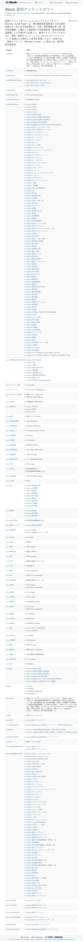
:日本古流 (32, 890)
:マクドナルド (33, 814)
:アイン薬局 (33, 347)
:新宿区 (31, 213)
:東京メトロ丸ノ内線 (36, 239)
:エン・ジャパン (34, 137)
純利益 (10, 585)
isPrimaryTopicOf (12, 737)
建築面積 (11, 454)
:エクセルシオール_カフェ (37, 135)
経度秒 (10, 602)
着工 (9, 556)
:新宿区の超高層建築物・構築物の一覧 (41, 840)
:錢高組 (31, 299)
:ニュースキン (33, 165)
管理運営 (11, 580)
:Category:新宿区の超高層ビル (39, 119)
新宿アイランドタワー (35, 9)
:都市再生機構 (33, 292)
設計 (9, 628)
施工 (9, 485)
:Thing (29, 686)
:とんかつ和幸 (33, 317)
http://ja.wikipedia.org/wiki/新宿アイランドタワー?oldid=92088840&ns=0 (50, 725)
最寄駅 (10, 510)
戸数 (9, 464)
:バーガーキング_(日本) (37, 802)
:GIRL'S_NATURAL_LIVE (37, 759)
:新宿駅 (31, 218)
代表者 (10, 402)
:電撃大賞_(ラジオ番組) (37, 878)
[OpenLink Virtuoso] (25, 937)
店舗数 (10, 440)
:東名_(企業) (33, 251)
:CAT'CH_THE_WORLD (37, 885)
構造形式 (11, 530)
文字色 (10, 481)
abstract (9, 54)
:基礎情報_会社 (34, 372)
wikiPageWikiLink (12, 104)
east (10, 900)
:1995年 (32, 109)
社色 (9, 566)
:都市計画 (32, 294)
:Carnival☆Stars (34, 888)
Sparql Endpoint (72, 3)
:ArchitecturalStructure (35, 691)
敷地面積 (11, 476)
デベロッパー (12, 390)
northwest (12, 912)
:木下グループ (33, 855)
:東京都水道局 (33, 249)
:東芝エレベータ (34, 254)
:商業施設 (32, 370)
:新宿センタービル (35, 832)
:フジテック (33, 170)
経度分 (10, 592)
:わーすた (32, 779)
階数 (9, 654)
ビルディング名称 (13, 394)
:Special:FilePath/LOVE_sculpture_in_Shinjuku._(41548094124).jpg (52, 732)
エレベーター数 (13, 385)
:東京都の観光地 (34, 863)
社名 (9, 561)
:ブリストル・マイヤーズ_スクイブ (40, 173)
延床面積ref (11, 450)
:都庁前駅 (32, 297)
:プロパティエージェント (37, 812)
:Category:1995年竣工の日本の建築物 (41, 312)
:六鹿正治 (32, 827)
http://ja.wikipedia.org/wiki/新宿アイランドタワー (42, 737)
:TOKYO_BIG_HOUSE (36, 776)
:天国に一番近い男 (35, 201)
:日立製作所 (33, 236)
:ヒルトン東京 (33, 807)
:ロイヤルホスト (34, 178)
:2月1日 (31, 307)
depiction (10, 730)
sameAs (9, 720)
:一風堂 (31, 183)
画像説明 (11, 551)
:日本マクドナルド (35, 226)
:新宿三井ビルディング (36, 835)
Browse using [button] (26, 3)
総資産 (10, 606)
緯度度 (10, 618)
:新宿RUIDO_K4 (34, 211)
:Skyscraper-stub (35, 367)
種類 (9, 570)
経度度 (10, 597)
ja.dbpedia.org (9, 15)
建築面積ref (11, 459)
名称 (9, 416)
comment (10, 698)
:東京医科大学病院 (35, 241)
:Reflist (32, 365)
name (9, 742)
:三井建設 (32, 327)
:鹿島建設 (32, 304)
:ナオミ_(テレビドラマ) (37, 163)
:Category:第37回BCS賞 (37, 122)
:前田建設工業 (33, 195)
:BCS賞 (31, 309)
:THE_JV (32, 774)
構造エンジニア (13, 525)
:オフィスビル (33, 140)
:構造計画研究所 (34, 259)
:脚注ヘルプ (33, 378)
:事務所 (31, 337)
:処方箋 (31, 193)
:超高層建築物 (33, 282)
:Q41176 (31, 694)
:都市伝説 (32, 289)
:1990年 (32, 107)
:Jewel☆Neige (34, 766)
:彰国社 (31, 208)
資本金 (10, 635)
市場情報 (11, 435)
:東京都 (31, 246)
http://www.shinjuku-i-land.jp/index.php (39, 83)
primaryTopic (12, 929)
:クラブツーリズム (35, 147)
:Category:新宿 (34, 114)
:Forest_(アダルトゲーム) (37, 756)
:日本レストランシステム (37, 231)
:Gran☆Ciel (33, 761)
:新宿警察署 (33, 216)
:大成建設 (32, 198)
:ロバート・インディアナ (37, 180)
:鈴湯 (31, 875)
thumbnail (10, 75)
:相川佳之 (32, 868)
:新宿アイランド (34, 746)
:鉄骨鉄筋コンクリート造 (37, 342)
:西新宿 (31, 276)
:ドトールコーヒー (35, 160)
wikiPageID (10, 90)
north (11, 905)
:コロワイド (33, 152)
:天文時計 (32, 203)
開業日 (10, 649)
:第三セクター (33, 274)
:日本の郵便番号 (34, 221)
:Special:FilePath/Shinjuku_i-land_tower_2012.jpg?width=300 (50, 75)
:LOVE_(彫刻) (33, 322)
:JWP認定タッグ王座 (36, 764)
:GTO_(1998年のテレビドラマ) (39, 130)
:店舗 (31, 340)
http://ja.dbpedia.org (51, 13)
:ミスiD (31, 817)
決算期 (10, 537)
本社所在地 (11, 520)
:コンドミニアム (34, 332)
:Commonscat (34, 360)
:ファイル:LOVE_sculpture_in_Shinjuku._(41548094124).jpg (48, 355)
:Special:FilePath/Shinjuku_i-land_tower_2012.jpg (46, 730)
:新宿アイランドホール (36, 749)
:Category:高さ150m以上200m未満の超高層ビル (45, 125)
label (8, 715)
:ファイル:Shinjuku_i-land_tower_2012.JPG (43, 352)
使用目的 (11, 406)
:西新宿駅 (32, 279)
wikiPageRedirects (14, 746)
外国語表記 (11, 426)
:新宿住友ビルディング (36, 837)
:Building (30, 688)
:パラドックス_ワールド (37, 804)
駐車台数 (11, 659)
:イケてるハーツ (34, 781)
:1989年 (32, 104)
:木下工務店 (33, 320)
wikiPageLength (12, 95)
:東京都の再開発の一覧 (36, 860)
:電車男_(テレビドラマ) (37, 302)
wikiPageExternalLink (14, 80)
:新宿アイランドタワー (36, 720)
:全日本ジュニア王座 (36, 825)
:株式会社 (32, 256)
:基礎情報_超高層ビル (36, 375)
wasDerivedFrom (12, 725)
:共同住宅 (32, 335)
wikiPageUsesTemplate (15, 360)
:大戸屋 (31, 314)
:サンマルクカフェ (35, 132)
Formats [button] (40, 3)
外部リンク (11, 431)
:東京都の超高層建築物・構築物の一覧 (41, 865)
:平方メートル (33, 206)
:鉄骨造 (31, 325)
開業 (9, 645)
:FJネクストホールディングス (39, 127)
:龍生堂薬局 (33, 350)
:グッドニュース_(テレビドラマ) (39, 150)
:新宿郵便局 (33, 842)
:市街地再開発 (33, 330)
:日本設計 (32, 233)
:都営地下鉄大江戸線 (36, 287)
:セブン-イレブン (34, 157)
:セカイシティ (33, 794)
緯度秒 (10, 623)
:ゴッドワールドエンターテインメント (41, 789)
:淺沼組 (31, 264)
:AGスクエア (33, 883)
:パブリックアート (35, 168)
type (8, 686)
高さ (9, 664)
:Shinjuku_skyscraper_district (39, 380)
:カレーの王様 (33, 145)
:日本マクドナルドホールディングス (41, 228)
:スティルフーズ (34, 792)
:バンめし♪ (33, 799)
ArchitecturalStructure (24, 13)
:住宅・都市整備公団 (36, 188)
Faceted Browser (57, 3)
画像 (9, 547)
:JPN (31, 362)
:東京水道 (32, 244)
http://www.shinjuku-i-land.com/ (36, 80)
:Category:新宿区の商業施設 (38, 117)
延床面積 (11, 445)
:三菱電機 (32, 185)
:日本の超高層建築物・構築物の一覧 (41, 845)
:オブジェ (32, 142)
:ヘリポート (33, 175)
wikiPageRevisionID (13, 99)
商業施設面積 (12, 421)
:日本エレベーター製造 (36, 223)
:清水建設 (32, 266)
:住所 (31, 190)
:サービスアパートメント (37, 155)
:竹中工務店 (33, 271)
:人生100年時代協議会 (36, 822)
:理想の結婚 (33, 269)
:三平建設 (32, 345)
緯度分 (10, 614)
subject (9, 669)
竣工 (9, 575)
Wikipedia (27, 939)
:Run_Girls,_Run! (35, 771)
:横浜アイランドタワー (36, 261)
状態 (9, 542)
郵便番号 (11, 640)
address (9, 71)
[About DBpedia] (11, 2)
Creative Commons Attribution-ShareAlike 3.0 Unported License (58, 939)
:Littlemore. (33, 769)
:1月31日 (32, 112)
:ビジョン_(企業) (34, 809)
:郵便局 (31, 284)
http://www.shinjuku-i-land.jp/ (36, 85)
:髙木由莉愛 (33, 880)
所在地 (10, 469)
